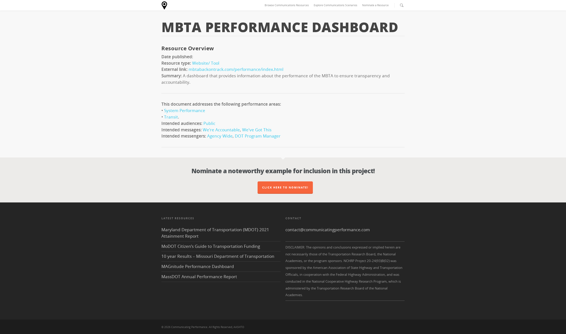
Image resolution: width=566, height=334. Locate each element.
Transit (171, 117)
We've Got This (257, 130)
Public (209, 123)
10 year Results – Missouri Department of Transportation (217, 256)
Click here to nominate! (285, 187)
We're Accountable (221, 130)
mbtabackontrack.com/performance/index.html (236, 69)
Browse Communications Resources (287, 5)
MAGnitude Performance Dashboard (197, 266)
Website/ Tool (205, 63)
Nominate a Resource (375, 5)
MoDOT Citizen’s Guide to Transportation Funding (210, 246)
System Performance (184, 110)
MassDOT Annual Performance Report (199, 277)
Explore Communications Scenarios (335, 5)
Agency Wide (220, 136)
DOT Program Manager (258, 136)
